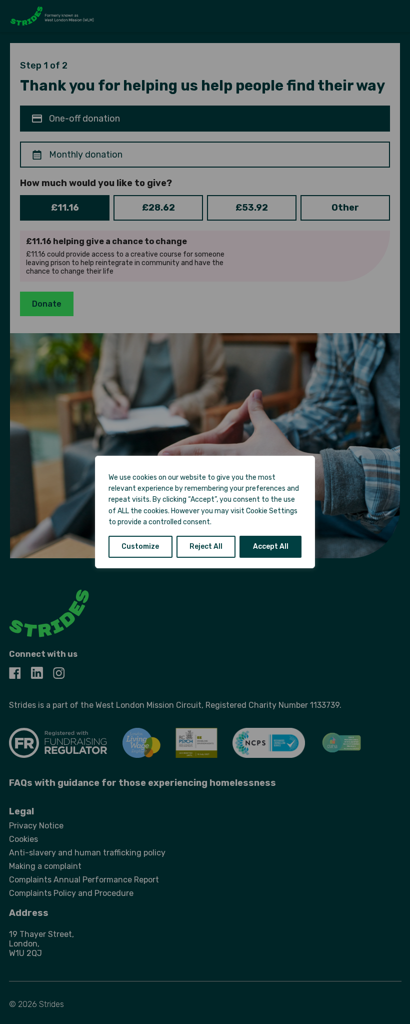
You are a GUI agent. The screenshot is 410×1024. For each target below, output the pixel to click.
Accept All (270, 546)
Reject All (206, 546)
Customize (140, 546)
